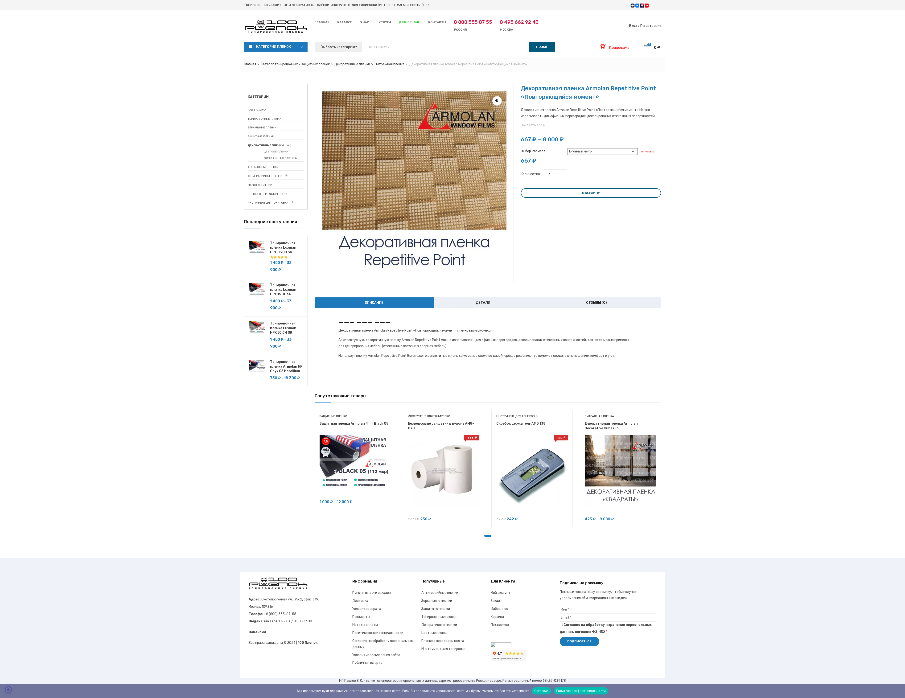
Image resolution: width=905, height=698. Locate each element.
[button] (646, 47)
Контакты (437, 22)
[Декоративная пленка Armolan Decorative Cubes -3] (620, 470)
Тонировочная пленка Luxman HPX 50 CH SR (283, 328)
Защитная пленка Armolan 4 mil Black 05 (354, 424)
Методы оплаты (365, 625)
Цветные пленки (276, 151)
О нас (364, 22)
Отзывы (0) (596, 303)
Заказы (496, 601)
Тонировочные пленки (264, 118)
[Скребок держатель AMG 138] (532, 470)
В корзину (591, 193)
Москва (519, 25)
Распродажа (257, 109)
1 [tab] (487, 536)
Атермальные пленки (263, 167)
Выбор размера (533, 151)
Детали (483, 303)
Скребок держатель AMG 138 (521, 424)
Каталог (344, 22)
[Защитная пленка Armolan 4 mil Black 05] (355, 462)
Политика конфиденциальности (377, 633)
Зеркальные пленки (262, 127)
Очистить (647, 151)
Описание (374, 303)
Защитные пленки (261, 136)
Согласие (541, 691)
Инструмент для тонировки (268, 202)
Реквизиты (361, 617)
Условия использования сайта (376, 655)
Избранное (499, 609)
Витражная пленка (389, 64)
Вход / (634, 26)
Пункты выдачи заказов (371, 593)
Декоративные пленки (352, 64)
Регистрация (650, 26)
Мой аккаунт (500, 593)
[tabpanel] (355, 463)
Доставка (360, 601)
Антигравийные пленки (265, 176)
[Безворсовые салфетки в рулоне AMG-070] (443, 470)
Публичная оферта (367, 663)
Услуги (385, 22)
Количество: (531, 174)
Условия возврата (366, 609)
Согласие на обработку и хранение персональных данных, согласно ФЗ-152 (606, 628)
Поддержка (500, 625)
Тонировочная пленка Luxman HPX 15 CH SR (283, 289)
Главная (322, 22)
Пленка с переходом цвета (267, 194)
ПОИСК (541, 47)
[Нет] (899, 691)
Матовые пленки (260, 185)
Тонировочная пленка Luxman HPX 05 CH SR (283, 247)
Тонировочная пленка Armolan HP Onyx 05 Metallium (286, 366)
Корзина (497, 617)
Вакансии (257, 632)
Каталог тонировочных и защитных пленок (295, 64)
